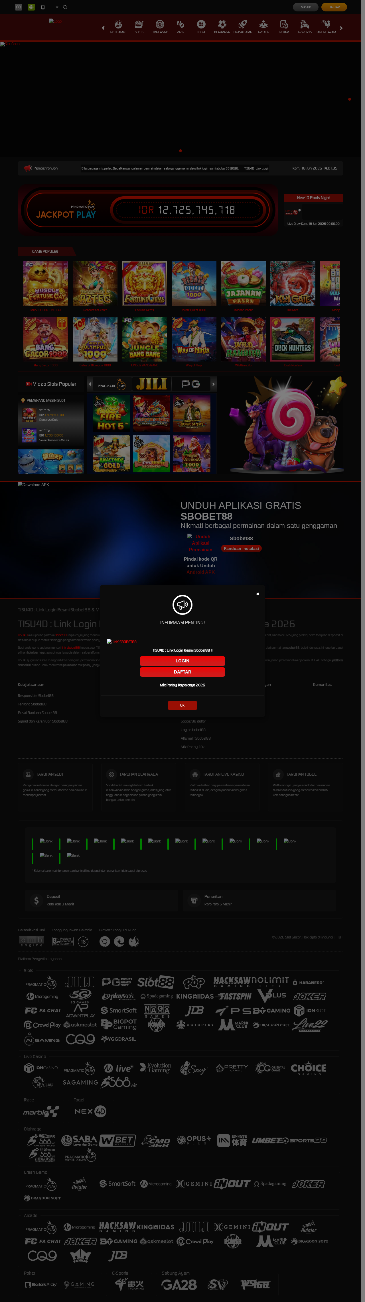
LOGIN (182, 660)
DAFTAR (182, 672)
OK (182, 705)
